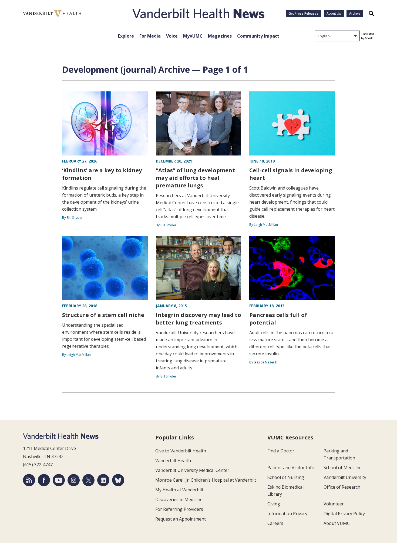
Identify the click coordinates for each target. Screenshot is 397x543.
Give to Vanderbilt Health (180, 451)
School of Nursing (285, 477)
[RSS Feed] (29, 480)
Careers (275, 523)
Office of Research (342, 487)
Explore (126, 36)
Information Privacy (287, 513)
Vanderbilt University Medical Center (192, 470)
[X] (88, 480)
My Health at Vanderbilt (179, 490)
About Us (334, 13)
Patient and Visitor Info (290, 468)
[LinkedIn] (103, 480)
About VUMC (337, 523)
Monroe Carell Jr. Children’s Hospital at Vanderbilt (205, 480)
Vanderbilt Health (173, 460)
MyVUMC (193, 36)
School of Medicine (343, 468)
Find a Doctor (280, 451)
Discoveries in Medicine (179, 499)
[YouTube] (59, 480)
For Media (150, 36)
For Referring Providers (179, 509)
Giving (273, 504)
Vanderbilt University (345, 477)
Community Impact (258, 36)
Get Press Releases (303, 13)
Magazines (220, 36)
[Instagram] (74, 480)
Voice (172, 36)
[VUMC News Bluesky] (118, 480)
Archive (355, 13)
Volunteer (334, 504)
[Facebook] (44, 480)
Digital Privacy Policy (344, 513)
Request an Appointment (180, 519)
